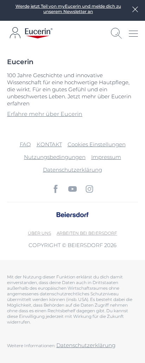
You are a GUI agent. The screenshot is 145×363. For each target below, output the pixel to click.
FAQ (25, 144)
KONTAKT (49, 144)
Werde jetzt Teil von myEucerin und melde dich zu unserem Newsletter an (68, 9)
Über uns (39, 233)
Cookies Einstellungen (97, 144)
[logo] (38, 33)
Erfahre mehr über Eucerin (44, 114)
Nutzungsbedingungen (55, 157)
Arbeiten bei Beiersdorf (87, 233)
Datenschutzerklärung (72, 169)
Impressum (106, 157)
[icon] (55, 189)
